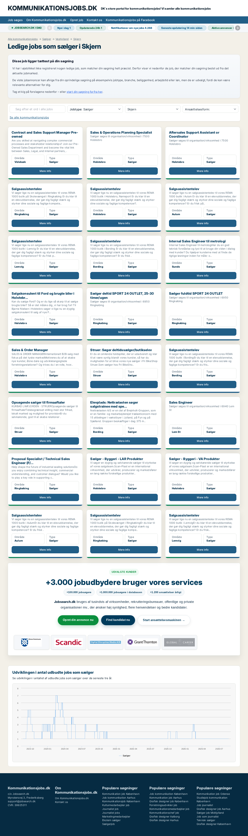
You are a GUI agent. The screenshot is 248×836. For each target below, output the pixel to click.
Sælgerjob (108, 823)
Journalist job (110, 808)
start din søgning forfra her (84, 91)
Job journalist (205, 805)
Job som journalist (208, 816)
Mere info (45, 170)
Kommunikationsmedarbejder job (169, 808)
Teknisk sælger (206, 820)
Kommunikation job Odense (213, 793)
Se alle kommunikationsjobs (29, 117)
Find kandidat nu (118, 619)
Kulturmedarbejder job (115, 805)
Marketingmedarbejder (116, 816)
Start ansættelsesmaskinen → (164, 620)
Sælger (46, 39)
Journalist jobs (111, 812)
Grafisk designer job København (168, 801)
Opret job (76, 20)
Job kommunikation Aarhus (118, 797)
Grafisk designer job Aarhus (213, 808)
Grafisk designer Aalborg (164, 816)
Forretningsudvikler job (163, 805)
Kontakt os (94, 20)
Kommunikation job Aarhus (165, 797)
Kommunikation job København (120, 793)
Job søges (15, 20)
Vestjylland (62, 39)
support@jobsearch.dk (22, 801)
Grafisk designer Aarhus (164, 820)
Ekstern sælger (111, 820)
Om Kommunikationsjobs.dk (46, 20)
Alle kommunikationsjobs (23, 39)
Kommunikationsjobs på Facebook (130, 20)
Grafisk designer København (214, 823)
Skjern (77, 39)
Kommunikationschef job (164, 812)
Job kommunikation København (168, 793)
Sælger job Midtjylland (210, 812)
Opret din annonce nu (78, 619)
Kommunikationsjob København (121, 801)
